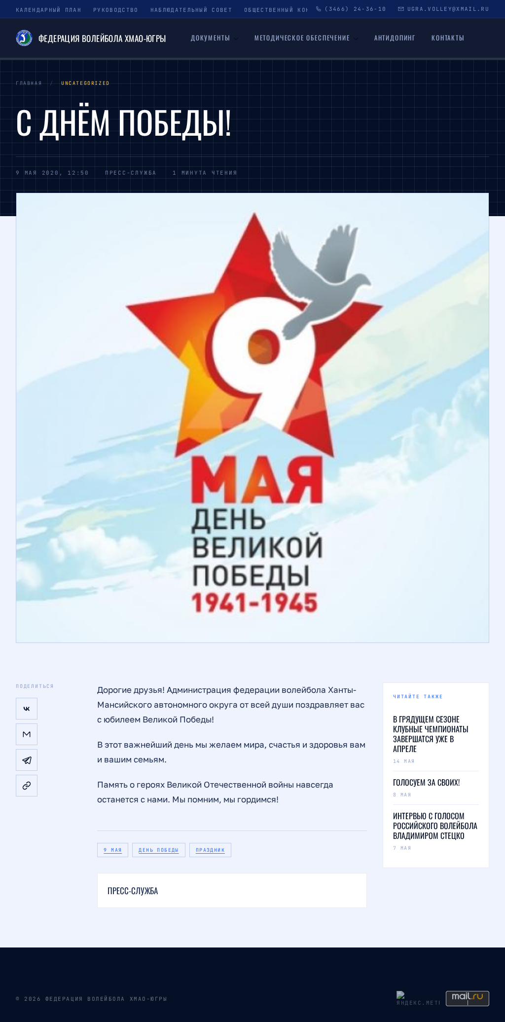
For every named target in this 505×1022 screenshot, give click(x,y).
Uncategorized (85, 83)
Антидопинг (395, 37)
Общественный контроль (287, 9)
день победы (159, 850)
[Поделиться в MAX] (26, 734)
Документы (210, 37)
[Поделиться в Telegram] (26, 760)
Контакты (448, 37)
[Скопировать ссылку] (26, 785)
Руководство (116, 9)
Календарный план (48, 9)
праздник (210, 850)
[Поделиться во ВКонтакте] (26, 708)
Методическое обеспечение (302, 37)
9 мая (113, 850)
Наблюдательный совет (191, 9)
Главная (29, 83)
